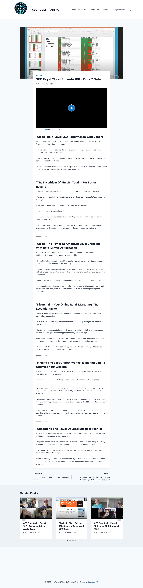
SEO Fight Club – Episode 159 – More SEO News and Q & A (106, 526)
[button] (71, 108)
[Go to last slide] (23, 518)
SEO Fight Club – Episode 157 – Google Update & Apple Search (35, 526)
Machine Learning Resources (114, 10)
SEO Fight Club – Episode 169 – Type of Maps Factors (51, 477)
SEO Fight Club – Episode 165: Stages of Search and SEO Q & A (71, 526)
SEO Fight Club (41, 75)
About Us (82, 10)
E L (39, 84)
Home (74, 10)
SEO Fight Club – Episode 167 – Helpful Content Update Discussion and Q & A (95, 477)
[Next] (119, 518)
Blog (129, 10)
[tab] (67, 540)
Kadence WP (93, 582)
